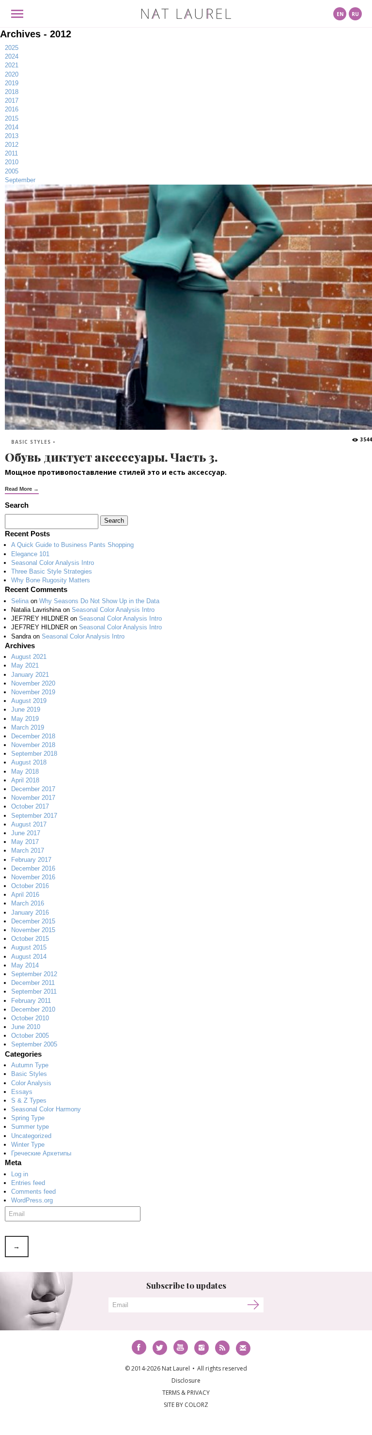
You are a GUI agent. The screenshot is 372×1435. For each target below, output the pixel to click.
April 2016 (25, 894)
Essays (21, 1091)
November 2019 (33, 692)
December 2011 (33, 982)
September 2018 (34, 753)
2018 (11, 91)
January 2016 (30, 912)
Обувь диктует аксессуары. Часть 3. (111, 457)
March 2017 (27, 850)
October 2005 (30, 1035)
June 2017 (25, 833)
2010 (11, 162)
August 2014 (28, 956)
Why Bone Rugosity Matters (50, 580)
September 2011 (34, 991)
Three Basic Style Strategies (51, 571)
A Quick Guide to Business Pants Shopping (72, 544)
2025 (11, 47)
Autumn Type (29, 1065)
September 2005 (34, 1044)
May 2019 (25, 718)
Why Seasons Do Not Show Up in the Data (99, 601)
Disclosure (186, 1380)
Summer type (30, 1126)
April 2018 (25, 780)
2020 (11, 74)
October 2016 (30, 885)
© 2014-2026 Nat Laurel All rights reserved (186, 1368)
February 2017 (31, 859)
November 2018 (33, 745)
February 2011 (31, 1000)
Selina (20, 601)
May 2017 (25, 841)
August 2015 (28, 947)
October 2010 (30, 1018)
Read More (18, 489)
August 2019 (28, 700)
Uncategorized (31, 1135)
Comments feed (33, 1191)
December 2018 (33, 736)
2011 (11, 153)
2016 (11, 109)
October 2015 (30, 938)
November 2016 (33, 877)
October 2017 (30, 806)
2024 (11, 56)
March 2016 (27, 903)
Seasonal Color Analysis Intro (52, 562)
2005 (11, 171)
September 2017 (34, 815)
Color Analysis (31, 1083)
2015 (11, 118)
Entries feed (28, 1182)
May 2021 (25, 665)
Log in (19, 1174)
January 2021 (30, 674)
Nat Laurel (186, 14)
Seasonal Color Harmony (46, 1109)
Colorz (196, 1405)
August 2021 (28, 656)
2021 (11, 65)
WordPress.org (32, 1200)
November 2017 (33, 797)
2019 (11, 83)
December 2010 (33, 1009)
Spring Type (28, 1118)
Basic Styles (31, 441)
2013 (11, 136)
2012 (11, 144)
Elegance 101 (30, 554)
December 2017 (33, 789)
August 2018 (28, 762)
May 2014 (25, 965)
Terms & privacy (186, 1392)
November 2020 (33, 683)
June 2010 (25, 1026)
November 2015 (33, 930)
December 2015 (33, 921)
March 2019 (27, 727)
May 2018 (25, 771)
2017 (11, 100)
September (20, 180)
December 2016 (33, 868)
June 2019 (25, 709)
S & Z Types (28, 1100)
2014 (11, 127)
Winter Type (28, 1144)
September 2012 (34, 974)
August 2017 (28, 824)
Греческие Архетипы (41, 1153)
